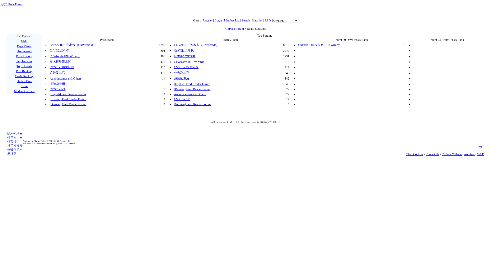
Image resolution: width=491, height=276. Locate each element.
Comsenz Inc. (65, 141)
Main (24, 41)
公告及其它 (57, 72)
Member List (232, 20)
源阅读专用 (181, 78)
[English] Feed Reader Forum (192, 84)
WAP (480, 154)
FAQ (268, 20)
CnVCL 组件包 (59, 50)
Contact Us (432, 154)
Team (24, 86)
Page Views (24, 46)
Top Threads (24, 66)
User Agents (24, 51)
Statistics (257, 20)
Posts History (24, 56)
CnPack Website (452, 154)
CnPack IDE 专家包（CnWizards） (72, 45)
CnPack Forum (234, 28)
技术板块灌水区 (184, 56)
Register (208, 20)
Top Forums (24, 61)
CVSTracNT (57, 89)
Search (246, 20)
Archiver (469, 154)
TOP (480, 147)
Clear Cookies (414, 154)
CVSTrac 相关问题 (62, 67)
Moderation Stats (24, 91)
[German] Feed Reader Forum (68, 104)
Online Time (24, 81)
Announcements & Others (65, 78)
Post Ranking (24, 71)
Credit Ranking (24, 76)
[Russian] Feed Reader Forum (192, 89)
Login (218, 20)
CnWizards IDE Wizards (65, 56)
